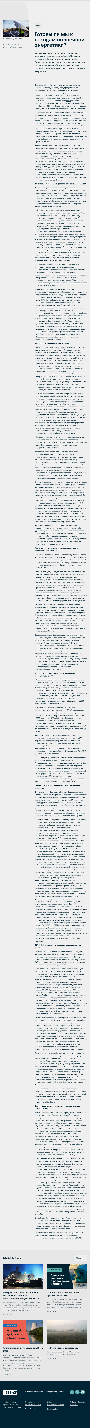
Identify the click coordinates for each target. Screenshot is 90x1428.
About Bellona (30, 1409)
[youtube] (82, 1392)
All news (79, 1258)
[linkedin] (72, 1392)
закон (68, 101)
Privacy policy (52, 1409)
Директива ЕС (40, 85)
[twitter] (77, 1392)
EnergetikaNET (74, 1233)
